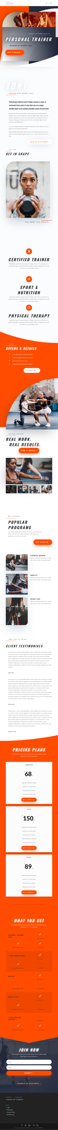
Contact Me (31, 370)
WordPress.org (10, 1114)
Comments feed (11, 1112)
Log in (8, 1107)
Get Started (14, 52)
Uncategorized (19, 1099)
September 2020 (11, 1099)
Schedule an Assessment (28, 1083)
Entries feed (10, 1110)
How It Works (28, 450)
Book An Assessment (39, 142)
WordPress (40, 1128)
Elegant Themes (25, 1128)
